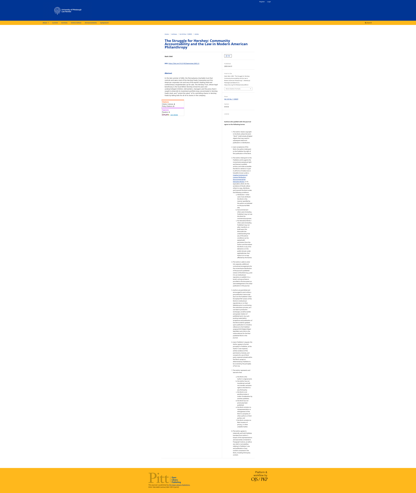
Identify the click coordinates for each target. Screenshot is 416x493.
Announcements (91, 23)
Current (55, 23)
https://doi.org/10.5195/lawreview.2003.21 (183, 63)
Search (369, 23)
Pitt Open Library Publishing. (179, 485)
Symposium (104, 23)
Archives (64, 23)
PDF (228, 56)
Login (269, 2)
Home (167, 34)
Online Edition (76, 23)
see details (174, 115)
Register (262, 2)
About (45, 23)
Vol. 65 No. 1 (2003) (186, 34)
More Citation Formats (233, 89)
